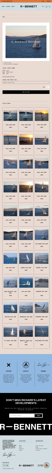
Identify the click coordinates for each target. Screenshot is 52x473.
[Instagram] (7, 465)
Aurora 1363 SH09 (26, 267)
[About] (43, 465)
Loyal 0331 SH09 (41, 220)
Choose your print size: (10, 79)
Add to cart (26, 92)
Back (4, 16)
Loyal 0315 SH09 (10, 148)
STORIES (8, 6)
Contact (49, 1)
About (13, 6)
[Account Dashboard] (46, 6)
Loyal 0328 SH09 (41, 196)
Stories (21, 448)
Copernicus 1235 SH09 (26, 316)
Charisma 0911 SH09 (41, 291)
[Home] (29, 6)
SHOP (3, 6)
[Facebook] (4, 465)
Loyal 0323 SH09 (41, 172)
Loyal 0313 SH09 (41, 124)
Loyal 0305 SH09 (10, 124)
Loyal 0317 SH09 (26, 148)
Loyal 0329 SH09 (10, 220)
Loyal (7, 70)
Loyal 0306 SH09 (26, 124)
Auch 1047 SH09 (10, 267)
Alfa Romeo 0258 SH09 (41, 243)
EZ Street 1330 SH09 (10, 340)
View (10, 127)
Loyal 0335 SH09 (26, 244)
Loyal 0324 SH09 (10, 196)
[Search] (43, 6)
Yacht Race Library (41, 448)
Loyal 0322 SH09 (26, 172)
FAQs (43, 1)
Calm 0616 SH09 (26, 291)
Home (20, 445)
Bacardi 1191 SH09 (41, 267)
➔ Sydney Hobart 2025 (6, 1)
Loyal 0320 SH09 (10, 172)
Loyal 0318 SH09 (41, 148)
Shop (20, 447)
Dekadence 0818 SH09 (42, 316)
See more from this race (8, 76)
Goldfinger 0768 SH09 (41, 340)
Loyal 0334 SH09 (10, 244)
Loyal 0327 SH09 (26, 196)
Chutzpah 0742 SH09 (10, 316)
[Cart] (50, 6)
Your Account (39, 445)
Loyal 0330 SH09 (26, 220)
